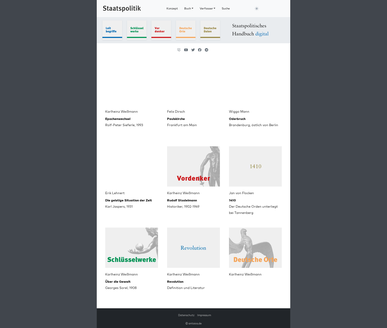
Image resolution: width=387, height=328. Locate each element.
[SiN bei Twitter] (193, 50)
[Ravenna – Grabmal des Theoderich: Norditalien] (255, 246)
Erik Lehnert (115, 193)
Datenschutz (186, 315)
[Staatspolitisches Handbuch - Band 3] (161, 30)
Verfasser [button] (206, 8)
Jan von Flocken (241, 193)
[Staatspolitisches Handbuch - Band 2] (137, 30)
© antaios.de (193, 323)
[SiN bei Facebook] (200, 50)
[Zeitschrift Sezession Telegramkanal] (206, 50)
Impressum (204, 315)
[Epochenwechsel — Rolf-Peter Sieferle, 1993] (131, 83)
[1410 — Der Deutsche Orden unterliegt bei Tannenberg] (255, 165)
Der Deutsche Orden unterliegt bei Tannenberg (253, 206)
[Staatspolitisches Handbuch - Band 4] (186, 30)
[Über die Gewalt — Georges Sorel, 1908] (131, 246)
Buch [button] (187, 8)
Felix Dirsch (176, 111)
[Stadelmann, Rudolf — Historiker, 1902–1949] (193, 165)
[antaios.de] (179, 50)
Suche (226, 8)
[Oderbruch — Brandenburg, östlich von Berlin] (255, 83)
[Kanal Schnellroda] (186, 50)
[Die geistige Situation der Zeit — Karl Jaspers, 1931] (131, 165)
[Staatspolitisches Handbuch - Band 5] (210, 30)
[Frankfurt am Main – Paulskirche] (193, 83)
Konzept (172, 8)
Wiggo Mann (239, 111)
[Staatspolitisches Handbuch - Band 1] (112, 30)
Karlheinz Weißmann (121, 111)
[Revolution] (193, 246)
